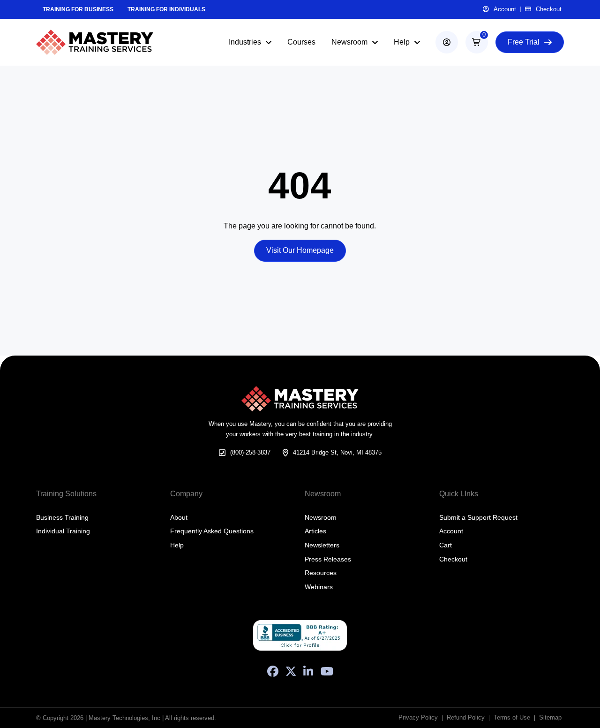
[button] (476, 42)
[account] (446, 42)
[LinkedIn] (308, 671)
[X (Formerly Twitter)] (291, 671)
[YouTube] (327, 671)
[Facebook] (272, 671)
